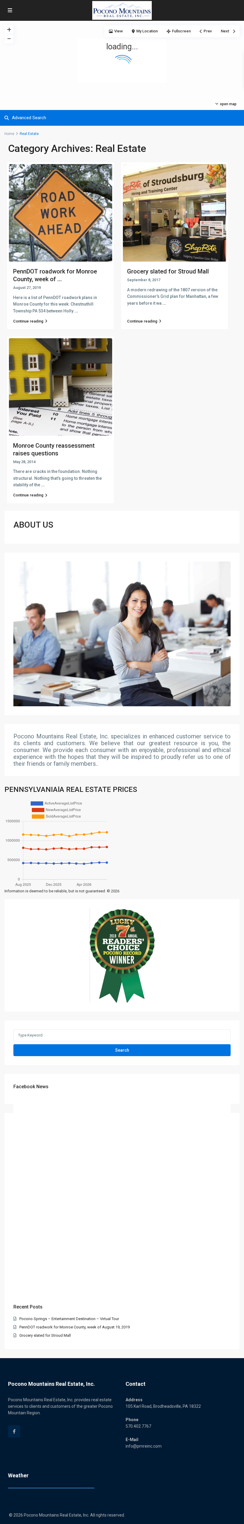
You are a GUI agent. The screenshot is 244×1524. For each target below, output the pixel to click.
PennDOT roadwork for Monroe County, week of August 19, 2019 (74, 1327)
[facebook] (14, 1431)
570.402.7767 (138, 1426)
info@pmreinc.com (144, 1446)
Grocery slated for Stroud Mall (168, 271)
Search (122, 1050)
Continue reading (28, 321)
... (76, 311)
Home (9, 134)
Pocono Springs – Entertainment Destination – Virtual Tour (69, 1319)
